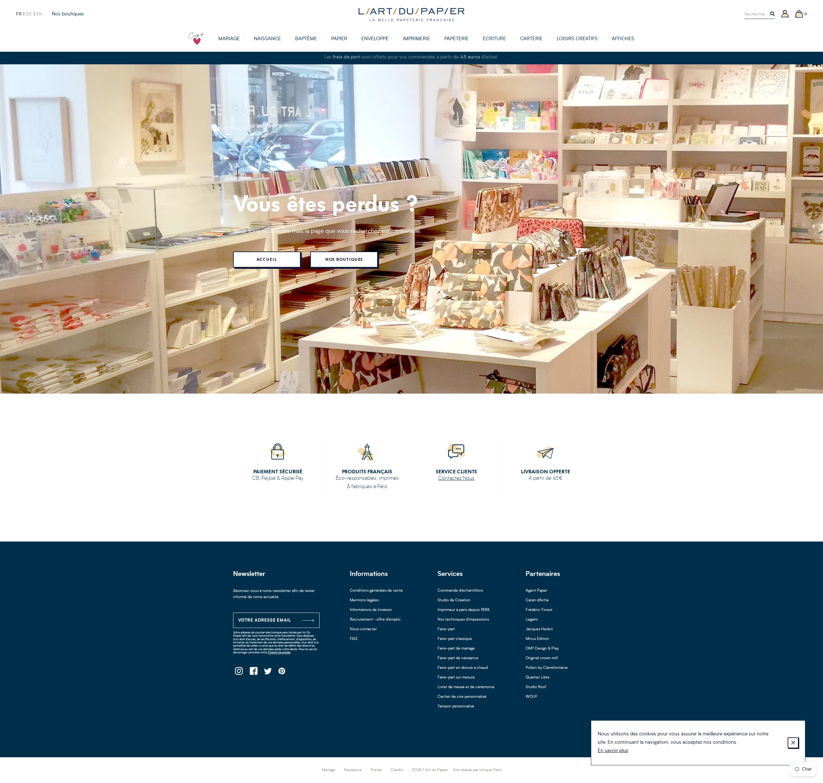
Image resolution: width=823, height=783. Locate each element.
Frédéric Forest (539, 610)
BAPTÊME (306, 39)
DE (29, 14)
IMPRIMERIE (416, 39)
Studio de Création (454, 600)
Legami (532, 620)
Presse (376, 770)
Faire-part (446, 629)
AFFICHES (623, 39)
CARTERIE (531, 39)
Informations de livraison (371, 610)
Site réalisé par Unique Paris (477, 770)
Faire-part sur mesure (456, 677)
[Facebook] (253, 672)
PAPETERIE (456, 39)
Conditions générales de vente (376, 591)
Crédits (397, 770)
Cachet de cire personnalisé (462, 697)
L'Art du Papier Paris (411, 14)
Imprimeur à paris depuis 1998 (464, 610)
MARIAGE (229, 39)
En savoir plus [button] (613, 751)
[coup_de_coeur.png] (196, 38)
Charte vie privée (279, 652)
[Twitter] (267, 672)
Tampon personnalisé (456, 706)
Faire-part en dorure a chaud (463, 668)
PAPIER (339, 39)
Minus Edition (537, 639)
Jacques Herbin (539, 629)
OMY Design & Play (542, 649)
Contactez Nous (456, 478)
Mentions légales (364, 600)
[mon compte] (785, 14)
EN (39, 14)
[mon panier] (799, 14)
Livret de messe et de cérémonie (466, 687)
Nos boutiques (68, 14)
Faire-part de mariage (456, 649)
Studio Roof (536, 687)
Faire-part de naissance (458, 658)
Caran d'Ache (537, 600)
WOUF (532, 697)
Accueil (267, 259)
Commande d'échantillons (460, 591)
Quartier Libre (537, 677)
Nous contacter (363, 629)
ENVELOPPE (375, 39)
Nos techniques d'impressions (463, 620)
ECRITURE (494, 39)
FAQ (353, 639)
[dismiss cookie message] (793, 742)
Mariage (328, 770)
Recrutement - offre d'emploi (375, 620)
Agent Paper (536, 591)
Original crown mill (542, 658)
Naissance (353, 770)
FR (19, 14)
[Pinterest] (282, 672)
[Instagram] (238, 672)
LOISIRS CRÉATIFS (577, 39)
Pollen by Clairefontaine (547, 668)
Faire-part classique (455, 639)
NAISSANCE (267, 39)
